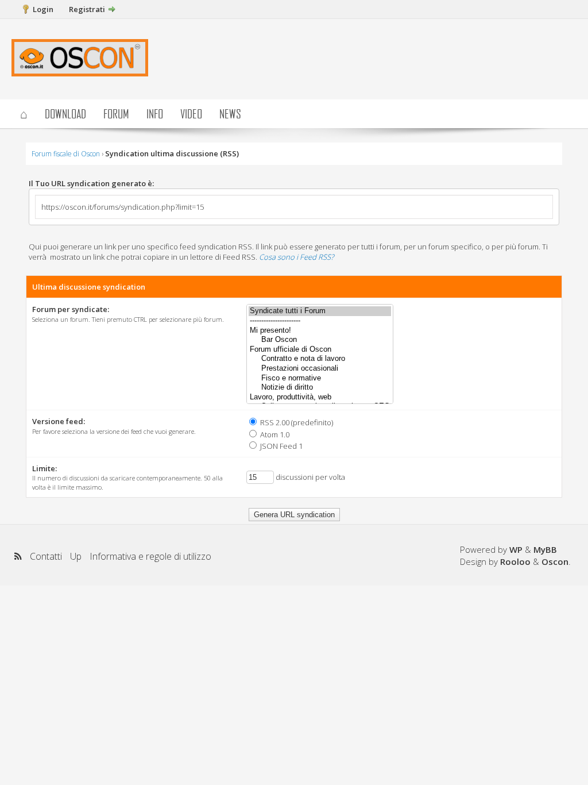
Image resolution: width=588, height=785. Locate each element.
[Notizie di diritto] (320, 387)
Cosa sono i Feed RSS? (296, 257)
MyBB (545, 549)
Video (191, 113)
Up (76, 556)
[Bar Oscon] (320, 340)
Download (65, 113)
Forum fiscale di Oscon (66, 154)
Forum (116, 113)
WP (516, 549)
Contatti (46, 556)
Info (154, 113)
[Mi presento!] (320, 331)
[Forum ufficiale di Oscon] (320, 350)
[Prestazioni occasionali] (320, 369)
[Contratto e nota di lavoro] (320, 359)
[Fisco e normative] (320, 378)
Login (43, 9)
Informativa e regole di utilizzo (150, 556)
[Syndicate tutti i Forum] (320, 311)
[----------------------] (320, 321)
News (230, 113)
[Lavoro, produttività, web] (320, 397)
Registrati (87, 9)
